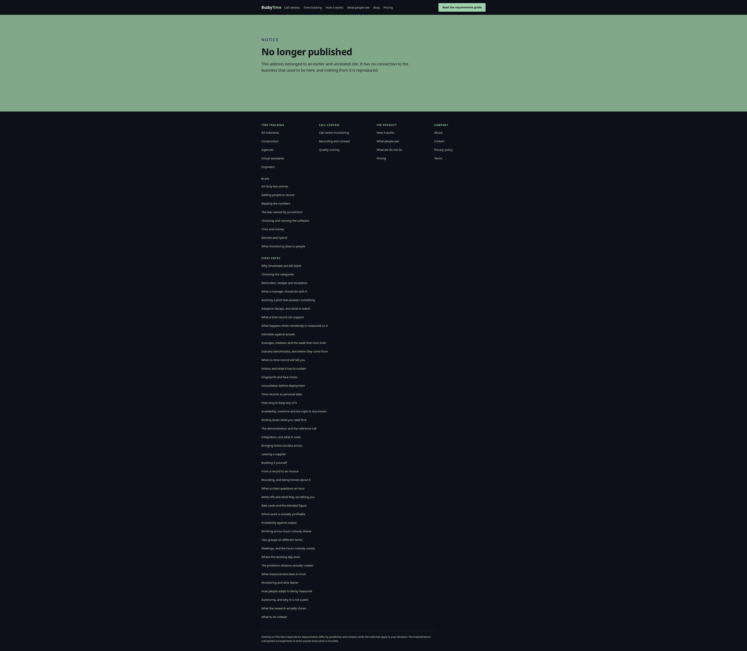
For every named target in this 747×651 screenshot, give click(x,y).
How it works (334, 7)
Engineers (268, 167)
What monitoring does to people (283, 246)
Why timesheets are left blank (281, 266)
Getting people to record (277, 195)
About (438, 132)
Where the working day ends (280, 557)
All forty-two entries (274, 186)
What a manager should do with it (284, 291)
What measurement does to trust (283, 574)
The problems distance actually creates (287, 565)
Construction (270, 141)
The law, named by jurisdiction (281, 212)
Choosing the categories (277, 274)
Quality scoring (329, 150)
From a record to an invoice (279, 471)
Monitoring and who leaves (279, 582)
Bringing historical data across (281, 445)
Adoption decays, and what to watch (285, 308)
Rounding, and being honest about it (285, 480)
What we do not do (389, 150)
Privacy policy (443, 150)
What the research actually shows (283, 608)
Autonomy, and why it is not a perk (284, 600)
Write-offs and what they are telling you (288, 497)
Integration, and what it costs (281, 437)
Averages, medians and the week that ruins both (293, 343)
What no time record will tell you (283, 360)
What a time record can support (282, 317)
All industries (270, 132)
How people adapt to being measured (286, 591)
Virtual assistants (272, 158)
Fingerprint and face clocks (279, 377)
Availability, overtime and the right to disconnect (293, 411)
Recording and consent (334, 141)
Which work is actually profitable (283, 514)
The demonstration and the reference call (289, 428)
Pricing (388, 7)
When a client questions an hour (283, 488)
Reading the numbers (275, 203)
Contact (439, 141)
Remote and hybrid (274, 238)
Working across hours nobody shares (286, 531)
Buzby (271, 7)
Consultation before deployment (283, 385)
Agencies (267, 150)
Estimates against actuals (278, 334)
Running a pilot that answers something (288, 300)
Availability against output (278, 522)
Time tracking (312, 7)
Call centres (292, 7)
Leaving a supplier (273, 454)
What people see (358, 7)
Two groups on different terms (281, 540)
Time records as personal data (281, 394)
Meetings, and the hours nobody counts (288, 548)
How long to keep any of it (279, 403)
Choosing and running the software (285, 220)
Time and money (272, 229)
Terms (438, 158)
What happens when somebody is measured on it (294, 326)
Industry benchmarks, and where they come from (294, 351)
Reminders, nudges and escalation (284, 283)
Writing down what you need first (283, 420)
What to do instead (274, 617)
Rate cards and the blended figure (284, 505)
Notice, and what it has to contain (283, 368)
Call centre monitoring (334, 132)
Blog (376, 7)
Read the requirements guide (462, 7)
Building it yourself (274, 463)
